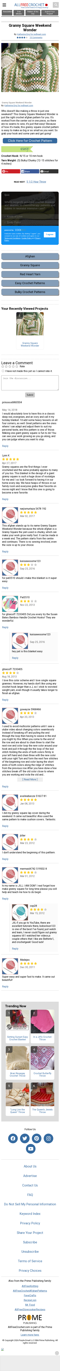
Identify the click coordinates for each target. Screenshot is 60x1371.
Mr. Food (30, 1304)
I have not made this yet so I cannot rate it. (28, 371)
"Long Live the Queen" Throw (17, 1111)
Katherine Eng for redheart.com (31, 34)
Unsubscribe (30, 1252)
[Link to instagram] (48, 1138)
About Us (30, 1166)
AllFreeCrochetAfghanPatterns (30, 1290)
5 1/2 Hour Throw (36, 181)
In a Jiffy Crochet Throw (42, 1038)
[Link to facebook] (13, 1138)
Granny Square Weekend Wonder (30, 344)
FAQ (30, 1195)
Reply (5, 446)
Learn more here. (30, 1334)
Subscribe (30, 1242)
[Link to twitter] (25, 1138)
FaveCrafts (30, 1295)
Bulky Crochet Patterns (30, 292)
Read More (30, 779)
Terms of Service (30, 1261)
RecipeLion (30, 1300)
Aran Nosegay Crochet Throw (17, 1074)
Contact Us (30, 1185)
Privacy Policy (30, 1223)
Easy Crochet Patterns (30, 283)
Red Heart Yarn (30, 274)
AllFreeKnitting (30, 1286)
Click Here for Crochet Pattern (30, 141)
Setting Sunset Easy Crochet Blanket (17, 1038)
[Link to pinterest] (36, 1138)
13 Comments (36, 37)
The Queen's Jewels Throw (42, 1111)
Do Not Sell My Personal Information (30, 1204)
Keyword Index (30, 1214)
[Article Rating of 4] (22, 37)
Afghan (30, 256)
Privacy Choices (30, 1271)
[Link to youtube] (31, 1149)
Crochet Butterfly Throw (42, 1074)
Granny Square (30, 265)
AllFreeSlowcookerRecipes (30, 1309)
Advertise (30, 1176)
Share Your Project (30, 1233)
